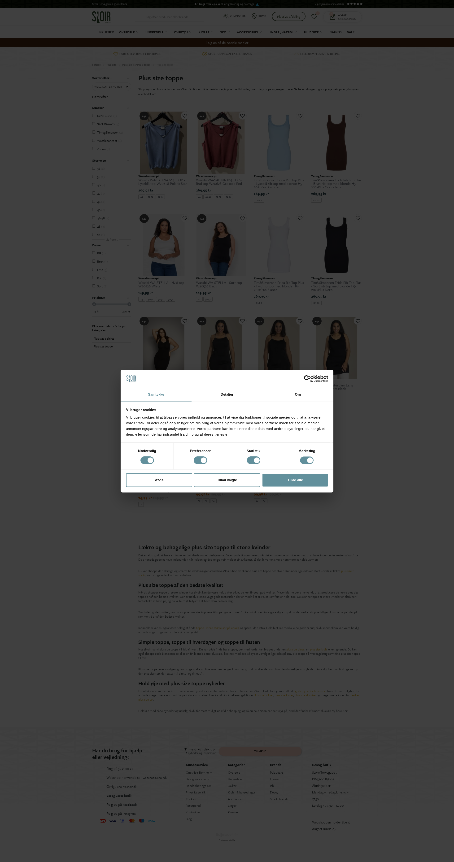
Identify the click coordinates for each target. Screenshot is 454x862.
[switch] (200, 460)
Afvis (159, 480)
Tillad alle (295, 480)
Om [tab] (298, 394)
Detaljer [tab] (227, 394)
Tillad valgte (227, 480)
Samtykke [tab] (156, 394)
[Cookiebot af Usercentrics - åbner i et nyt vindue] (307, 378)
